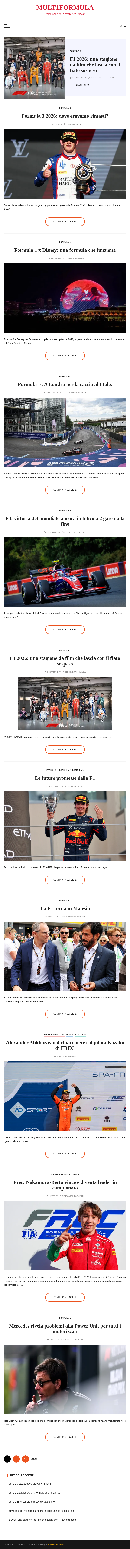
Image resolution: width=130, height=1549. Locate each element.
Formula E (65, 376)
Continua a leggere (65, 221)
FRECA (69, 1035)
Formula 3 (101, 54)
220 (25, 1459)
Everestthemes (56, 1544)
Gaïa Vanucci (74, 124)
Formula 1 (75, 54)
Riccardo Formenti (76, 532)
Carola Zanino (76, 786)
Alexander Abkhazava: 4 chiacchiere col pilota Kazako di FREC (65, 1045)
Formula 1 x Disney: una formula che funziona (65, 250)
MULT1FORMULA (65, 7)
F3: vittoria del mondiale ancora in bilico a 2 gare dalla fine (65, 521)
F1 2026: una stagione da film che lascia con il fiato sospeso (65, 661)
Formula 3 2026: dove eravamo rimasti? (65, 116)
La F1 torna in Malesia (65, 908)
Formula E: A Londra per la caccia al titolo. (65, 384)
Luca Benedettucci (76, 392)
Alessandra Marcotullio (73, 917)
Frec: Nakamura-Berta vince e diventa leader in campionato (65, 1185)
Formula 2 (88, 54)
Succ (34, 1459)
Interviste (80, 1035)
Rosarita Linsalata (76, 672)
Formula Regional (54, 1035)
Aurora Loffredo (76, 258)
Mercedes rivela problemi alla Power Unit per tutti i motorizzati (65, 1328)
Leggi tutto (82, 82)
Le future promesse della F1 (90, 64)
